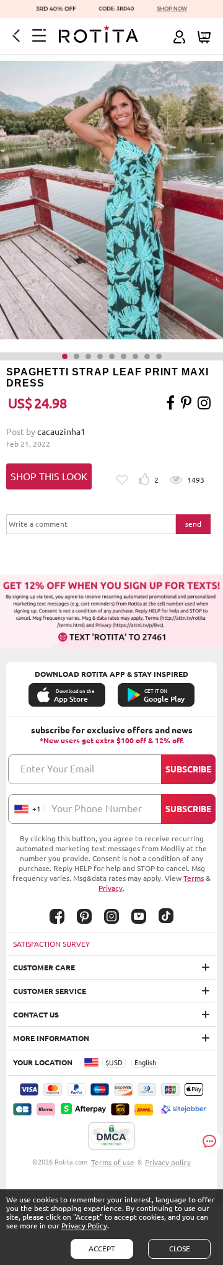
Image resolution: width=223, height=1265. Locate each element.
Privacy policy (168, 1162)
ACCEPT (102, 1249)
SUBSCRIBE (188, 769)
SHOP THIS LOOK (49, 476)
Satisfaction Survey (51, 944)
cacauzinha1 (61, 432)
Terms (193, 878)
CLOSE (179, 1249)
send (193, 524)
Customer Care (44, 967)
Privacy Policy (84, 1226)
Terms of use (112, 1162)
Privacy (110, 888)
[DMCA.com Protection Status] (111, 1136)
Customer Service (49, 991)
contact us (36, 1015)
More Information (51, 1038)
